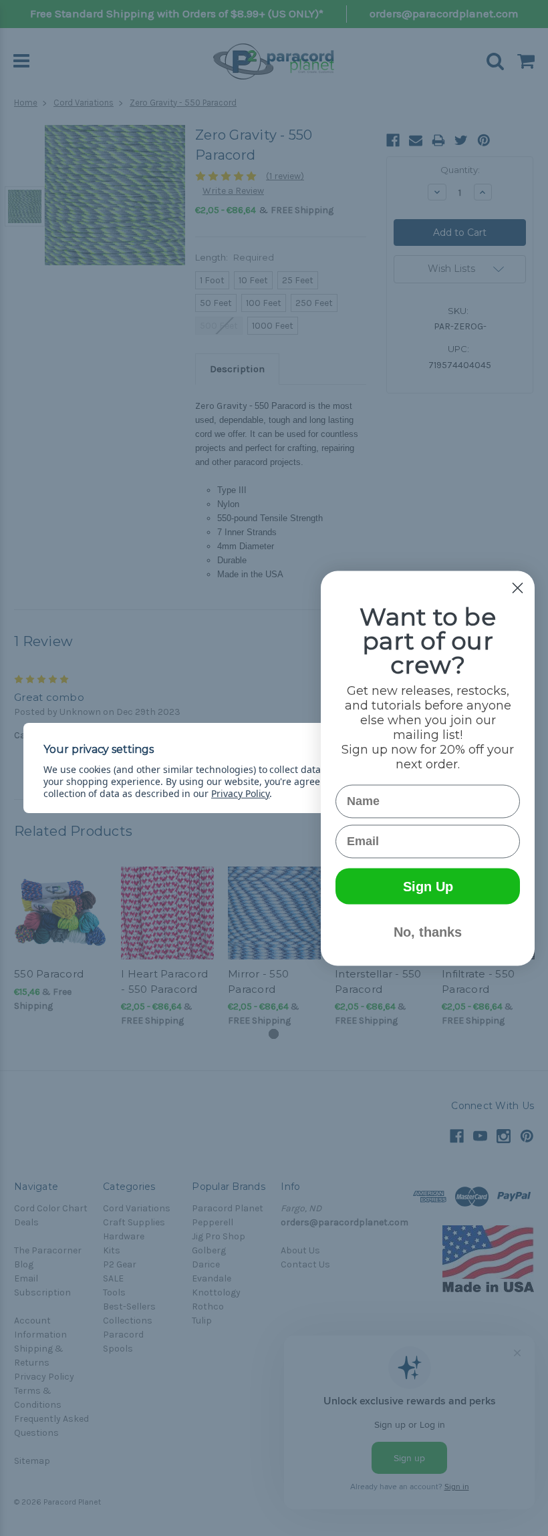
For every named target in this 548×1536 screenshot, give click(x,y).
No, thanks (428, 931)
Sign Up (428, 886)
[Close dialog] (517, 587)
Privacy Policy (240, 793)
